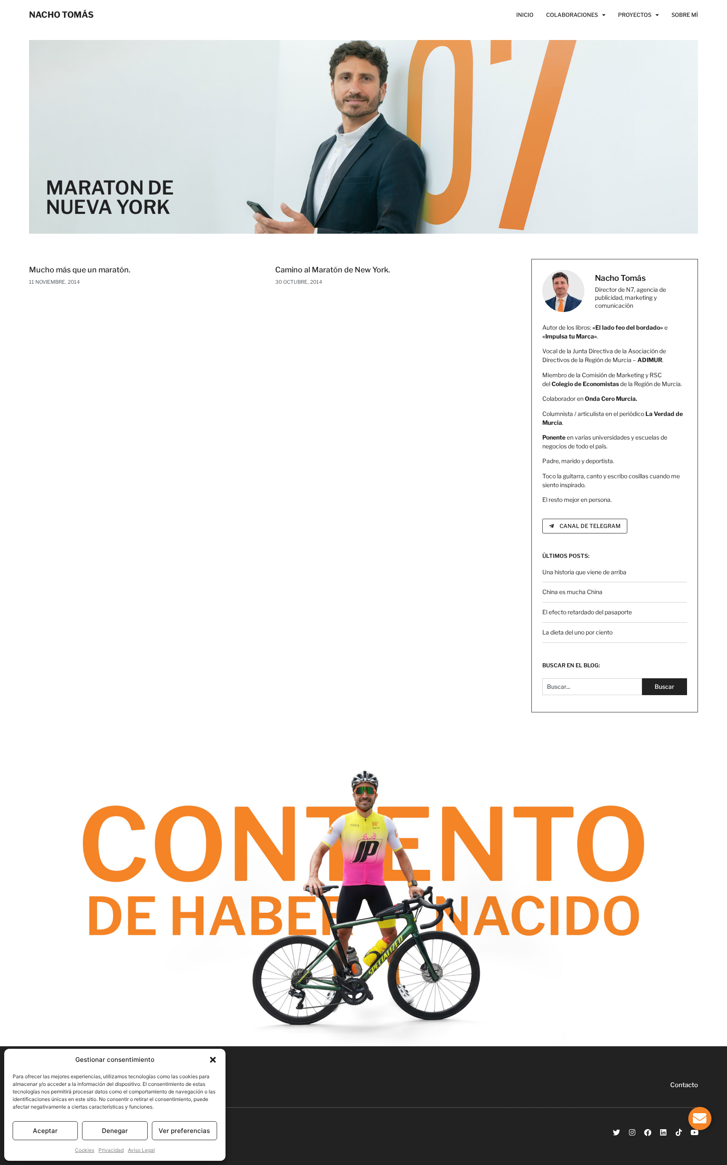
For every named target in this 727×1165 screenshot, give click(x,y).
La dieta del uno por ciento (577, 632)
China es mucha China (572, 591)
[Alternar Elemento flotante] (699, 1118)
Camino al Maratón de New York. (332, 269)
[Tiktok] (678, 1132)
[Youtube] (694, 1132)
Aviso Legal (141, 1150)
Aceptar (45, 1131)
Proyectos (634, 14)
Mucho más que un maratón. (79, 269)
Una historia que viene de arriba (584, 572)
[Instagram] (632, 1132)
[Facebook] (647, 1132)
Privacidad (111, 1150)
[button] (213, 1060)
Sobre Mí (684, 14)
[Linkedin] (663, 1132)
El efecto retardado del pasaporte (587, 612)
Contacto (684, 1085)
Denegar (115, 1131)
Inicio (524, 14)
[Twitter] (616, 1132)
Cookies (84, 1150)
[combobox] (592, 686)
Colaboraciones (572, 14)
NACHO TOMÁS (61, 15)
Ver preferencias (184, 1131)
